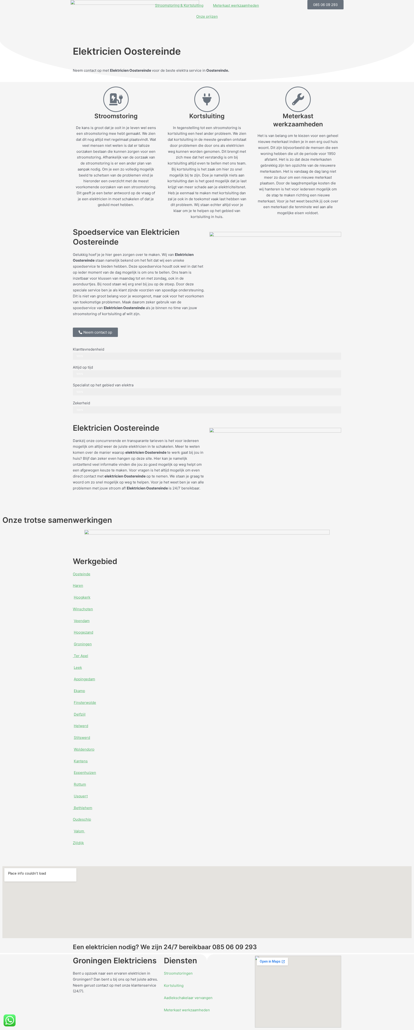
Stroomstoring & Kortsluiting (179, 5)
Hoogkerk (82, 597)
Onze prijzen (207, 16)
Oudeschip (82, 819)
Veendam (82, 620)
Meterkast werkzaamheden (236, 5)
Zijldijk (78, 843)
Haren (78, 585)
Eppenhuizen (85, 772)
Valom (79, 831)
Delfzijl (80, 714)
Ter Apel (80, 655)
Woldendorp (84, 749)
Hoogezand (83, 632)
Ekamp (79, 691)
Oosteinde (81, 574)
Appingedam (84, 679)
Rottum (80, 784)
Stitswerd (82, 737)
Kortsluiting (174, 985)
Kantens (81, 761)
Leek (78, 667)
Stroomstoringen (178, 973)
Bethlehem (82, 808)
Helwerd (81, 726)
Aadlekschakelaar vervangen (188, 997)
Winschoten (83, 609)
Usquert (81, 796)
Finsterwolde (85, 702)
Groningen (83, 644)
